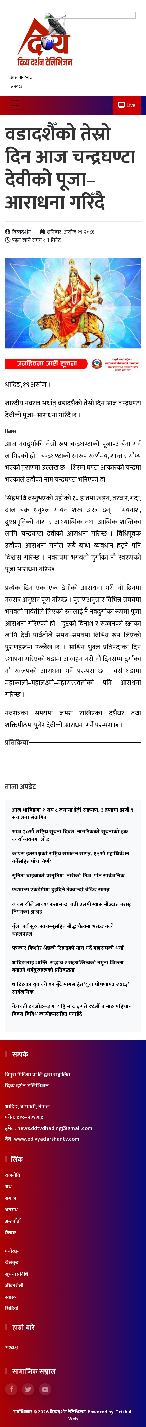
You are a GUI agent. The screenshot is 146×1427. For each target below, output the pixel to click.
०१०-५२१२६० (30, 1117)
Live (130, 105)
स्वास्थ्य (11, 1297)
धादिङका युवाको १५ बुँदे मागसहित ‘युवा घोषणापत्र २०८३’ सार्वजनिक (70, 988)
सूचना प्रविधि (16, 1274)
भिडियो (11, 1309)
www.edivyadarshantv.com (46, 1139)
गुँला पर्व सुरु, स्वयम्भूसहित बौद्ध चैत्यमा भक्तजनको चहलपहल (63, 930)
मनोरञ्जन (12, 1251)
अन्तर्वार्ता (13, 1221)
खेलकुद (12, 1262)
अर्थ (8, 1187)
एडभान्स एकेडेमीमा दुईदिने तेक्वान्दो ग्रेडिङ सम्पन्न (61, 890)
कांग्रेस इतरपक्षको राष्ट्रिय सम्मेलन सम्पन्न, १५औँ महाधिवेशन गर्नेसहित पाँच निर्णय (70, 857)
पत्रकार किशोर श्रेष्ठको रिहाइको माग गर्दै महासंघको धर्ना (68, 948)
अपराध (11, 1210)
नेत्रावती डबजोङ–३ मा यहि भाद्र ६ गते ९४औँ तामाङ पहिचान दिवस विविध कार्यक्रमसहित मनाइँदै (72, 1010)
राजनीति (12, 1175)
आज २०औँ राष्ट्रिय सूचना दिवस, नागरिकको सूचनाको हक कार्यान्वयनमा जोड (70, 835)
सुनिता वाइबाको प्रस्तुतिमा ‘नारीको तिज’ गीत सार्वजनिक (68, 875)
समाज (10, 1198)
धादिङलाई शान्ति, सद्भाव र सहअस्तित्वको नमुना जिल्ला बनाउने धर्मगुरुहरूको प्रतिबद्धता (68, 966)
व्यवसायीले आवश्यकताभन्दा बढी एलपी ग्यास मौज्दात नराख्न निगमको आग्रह (72, 908)
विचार (10, 1233)
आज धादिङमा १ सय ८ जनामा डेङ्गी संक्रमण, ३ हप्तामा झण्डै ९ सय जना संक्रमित (72, 813)
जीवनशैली (14, 1285)
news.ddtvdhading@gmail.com (54, 1128)
